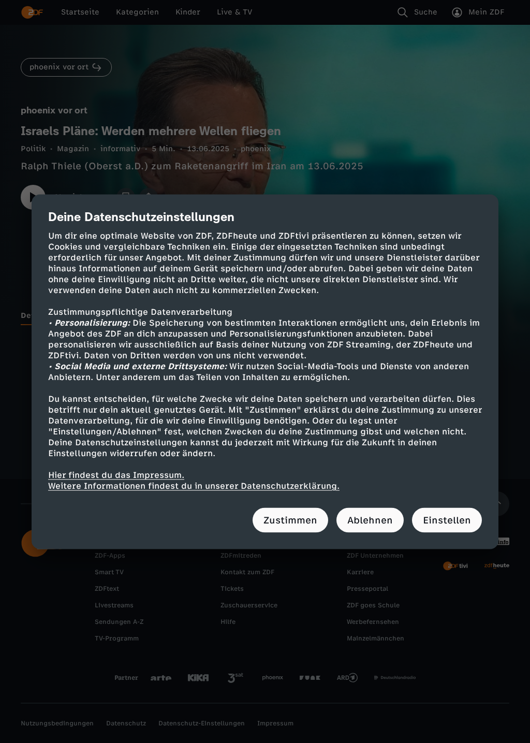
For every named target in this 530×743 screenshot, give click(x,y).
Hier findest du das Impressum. (116, 474)
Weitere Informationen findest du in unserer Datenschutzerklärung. (194, 485)
